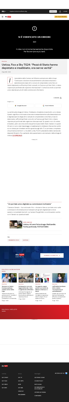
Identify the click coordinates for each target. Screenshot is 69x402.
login (65, 11)
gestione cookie (39, 377)
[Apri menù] (2, 17)
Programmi (21, 394)
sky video (5, 384)
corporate (37, 395)
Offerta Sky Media (40, 392)
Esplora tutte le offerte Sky (18, 11)
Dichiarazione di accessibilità (39, 388)
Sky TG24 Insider (60, 16)
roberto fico (14, 240)
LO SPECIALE (17, 135)
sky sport (5, 377)
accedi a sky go (60, 373)
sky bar (20, 387)
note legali (38, 384)
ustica (25, 240)
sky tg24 (4, 381)
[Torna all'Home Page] (8, 17)
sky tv (20, 377)
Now (19, 384)
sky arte (4, 387)
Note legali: (37, 373)
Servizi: (20, 373)
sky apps (21, 381)
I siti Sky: (4, 373)
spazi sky (21, 391)
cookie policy (38, 381)
